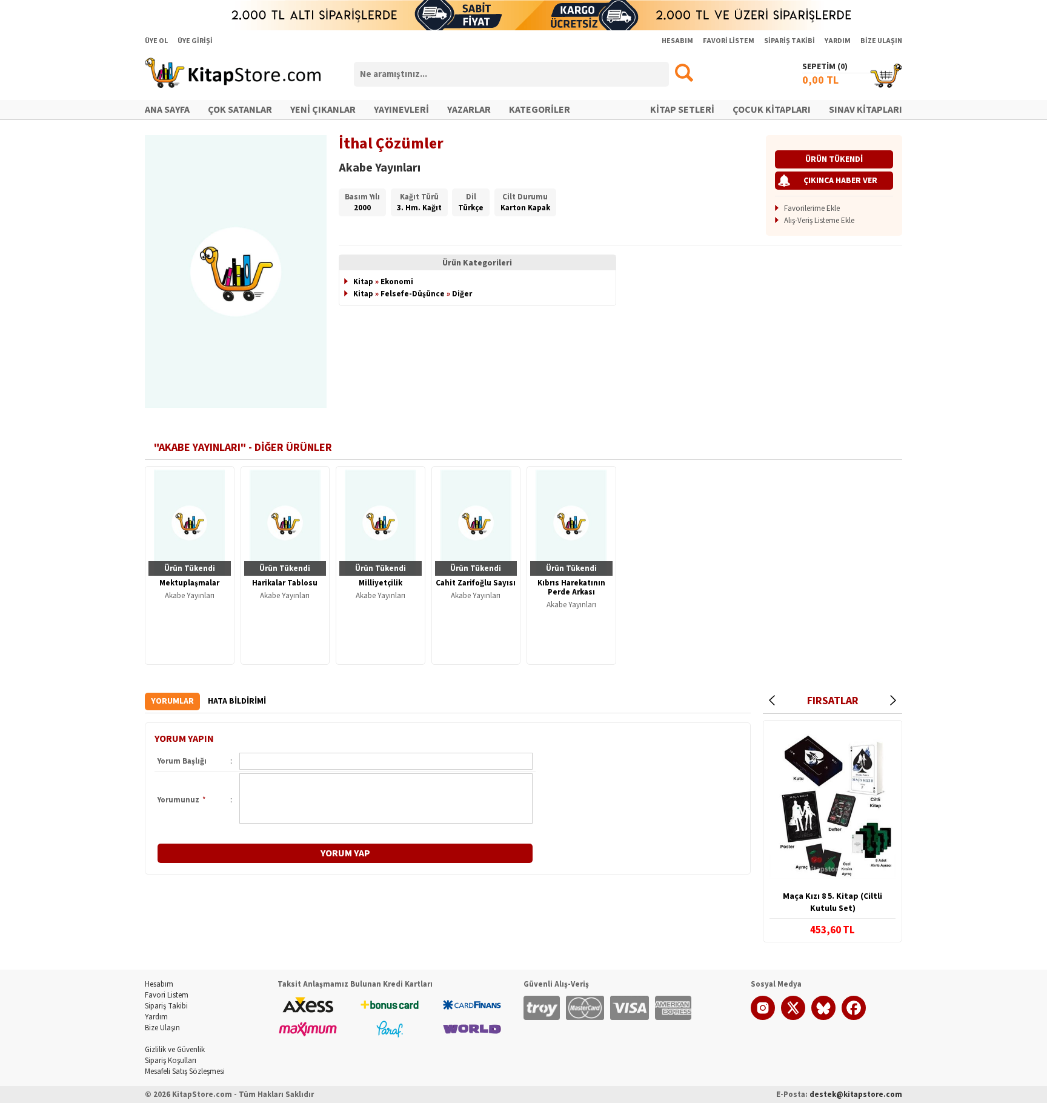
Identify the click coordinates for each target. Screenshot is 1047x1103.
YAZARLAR (469, 109)
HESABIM (677, 41)
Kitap (363, 281)
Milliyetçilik (380, 583)
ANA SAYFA (167, 109)
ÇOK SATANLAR (240, 109)
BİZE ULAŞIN (881, 41)
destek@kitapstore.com (855, 1094)
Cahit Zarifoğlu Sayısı (476, 583)
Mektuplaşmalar (189, 583)
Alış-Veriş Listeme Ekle (819, 220)
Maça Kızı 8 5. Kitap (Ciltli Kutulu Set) (832, 902)
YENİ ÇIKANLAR (323, 109)
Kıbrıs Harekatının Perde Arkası (571, 588)
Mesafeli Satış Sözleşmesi (185, 1071)
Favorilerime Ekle (812, 208)
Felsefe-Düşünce (413, 293)
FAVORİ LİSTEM (728, 41)
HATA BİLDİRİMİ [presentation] (237, 701)
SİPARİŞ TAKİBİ (789, 41)
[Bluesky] (823, 1017)
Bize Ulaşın (162, 1027)
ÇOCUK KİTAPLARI (772, 109)
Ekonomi (397, 281)
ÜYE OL (156, 41)
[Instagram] (763, 1017)
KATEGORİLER (539, 109)
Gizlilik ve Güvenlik (175, 1049)
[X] (793, 1017)
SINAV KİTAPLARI (865, 109)
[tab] (172, 701)
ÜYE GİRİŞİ (195, 41)
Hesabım (159, 984)
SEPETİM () (825, 67)
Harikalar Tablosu (284, 583)
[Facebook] (854, 1017)
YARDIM (838, 41)
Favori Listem (166, 995)
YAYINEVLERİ (401, 109)
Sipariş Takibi (166, 1006)
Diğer (462, 293)
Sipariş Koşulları (170, 1060)
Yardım (156, 1016)
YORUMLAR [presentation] (172, 701)
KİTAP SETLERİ (682, 109)
